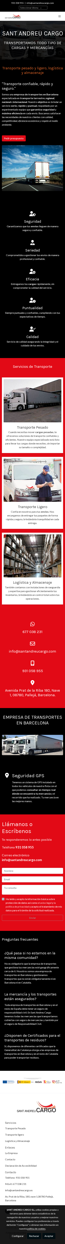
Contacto (10, 1159)
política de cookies (36, 1228)
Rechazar (34, 1235)
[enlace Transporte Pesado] (32, 400)
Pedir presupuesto (14, 138)
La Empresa (11, 1152)
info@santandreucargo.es (19, 1190)
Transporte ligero (14, 1134)
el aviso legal (45, 902)
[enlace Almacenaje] (32, 555)
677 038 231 (19, 1183)
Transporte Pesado (15, 1128)
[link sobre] (32, 1108)
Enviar (32, 917)
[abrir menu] (59, 16)
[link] (12, 16)
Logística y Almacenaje (17, 1140)
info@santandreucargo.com (40, 3)
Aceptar (48, 1235)
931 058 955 (17, 3)
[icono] (32, 624)
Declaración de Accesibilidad (21, 1165)
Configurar (18, 1235)
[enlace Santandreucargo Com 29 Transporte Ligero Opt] (32, 479)
